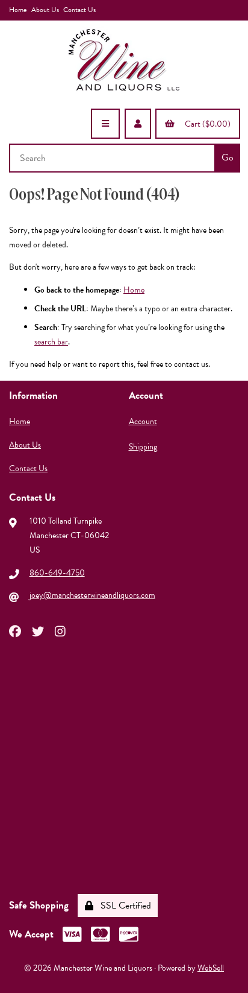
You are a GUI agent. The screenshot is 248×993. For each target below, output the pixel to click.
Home (17, 9)
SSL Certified (123, 905)
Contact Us (79, 9)
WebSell (210, 968)
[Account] (138, 124)
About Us (45, 9)
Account (143, 421)
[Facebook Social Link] (15, 630)
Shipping (143, 446)
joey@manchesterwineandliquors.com (92, 595)
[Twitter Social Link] (38, 630)
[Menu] (105, 124)
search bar (51, 341)
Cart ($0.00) (206, 124)
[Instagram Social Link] (60, 630)
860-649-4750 (57, 572)
